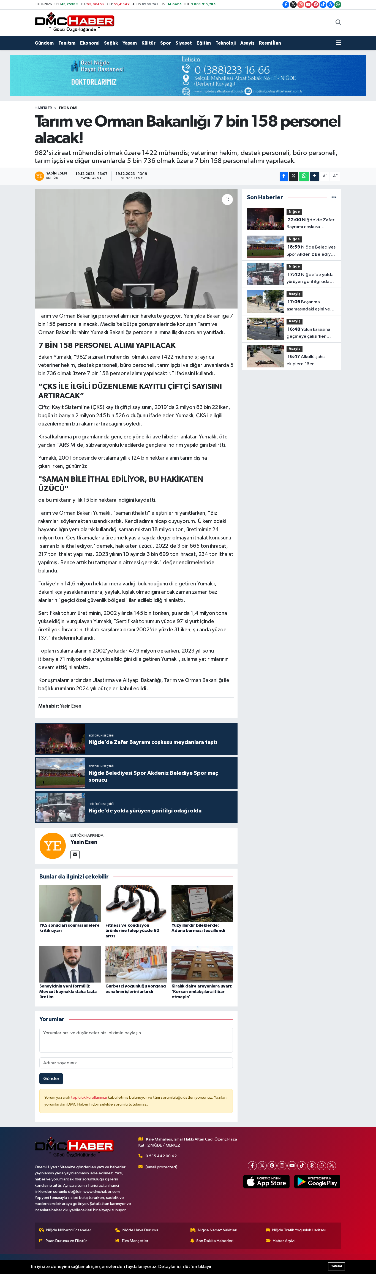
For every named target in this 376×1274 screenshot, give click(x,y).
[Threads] (311, 1165)
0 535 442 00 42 (161, 1156)
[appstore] (266, 1182)
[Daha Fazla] (314, 176)
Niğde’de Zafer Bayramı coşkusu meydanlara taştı (310, 224)
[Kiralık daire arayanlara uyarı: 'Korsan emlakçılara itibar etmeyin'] (202, 964)
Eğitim (204, 43)
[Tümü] (334, 197)
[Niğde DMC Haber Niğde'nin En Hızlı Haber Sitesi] (75, 22)
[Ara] (338, 22)
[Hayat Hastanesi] (188, 75)
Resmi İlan (270, 43)
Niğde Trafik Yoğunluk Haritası (299, 1230)
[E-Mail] (75, 854)
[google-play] (317, 1182)
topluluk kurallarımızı (89, 1097)
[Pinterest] (272, 1165)
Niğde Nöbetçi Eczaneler (68, 1230)
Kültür (148, 43)
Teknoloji (226, 43)
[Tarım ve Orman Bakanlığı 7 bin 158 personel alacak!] (136, 248)
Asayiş (247, 43)
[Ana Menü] (338, 43)
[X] (262, 1165)
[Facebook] (252, 1165)
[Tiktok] (301, 1165)
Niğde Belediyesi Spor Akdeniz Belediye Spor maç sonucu (312, 251)
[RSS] (331, 1165)
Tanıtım (66, 43)
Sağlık (111, 43)
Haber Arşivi (284, 1241)
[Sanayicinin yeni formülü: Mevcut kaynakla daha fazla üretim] (70, 964)
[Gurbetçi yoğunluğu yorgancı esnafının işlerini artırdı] (136, 964)
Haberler (43, 108)
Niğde (294, 212)
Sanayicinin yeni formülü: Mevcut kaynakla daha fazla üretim (68, 991)
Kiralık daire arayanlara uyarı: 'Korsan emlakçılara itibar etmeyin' (201, 991)
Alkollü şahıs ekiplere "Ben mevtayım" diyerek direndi (306, 360)
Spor (165, 43)
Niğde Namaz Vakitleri (217, 1230)
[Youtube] (291, 1165)
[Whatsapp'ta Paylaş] (304, 176)
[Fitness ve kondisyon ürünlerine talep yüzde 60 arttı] (136, 903)
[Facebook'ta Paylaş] (284, 176)
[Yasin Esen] (52, 845)
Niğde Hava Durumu (140, 1230)
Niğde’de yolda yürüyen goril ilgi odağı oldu (310, 278)
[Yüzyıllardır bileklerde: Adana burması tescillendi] (202, 903)
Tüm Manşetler (134, 1241)
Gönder (51, 1078)
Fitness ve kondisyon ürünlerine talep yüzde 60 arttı (132, 930)
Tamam (336, 1266)
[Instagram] (282, 1165)
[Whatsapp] (321, 1165)
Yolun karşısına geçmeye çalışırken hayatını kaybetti (308, 333)
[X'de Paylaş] (293, 176)
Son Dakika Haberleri (214, 1241)
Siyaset (184, 43)
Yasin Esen (83, 842)
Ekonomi (89, 43)
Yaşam (129, 43)
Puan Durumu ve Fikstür (66, 1241)
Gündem (44, 43)
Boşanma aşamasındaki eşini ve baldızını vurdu (308, 306)
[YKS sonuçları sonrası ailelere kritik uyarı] (70, 903)
